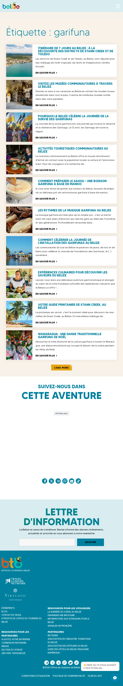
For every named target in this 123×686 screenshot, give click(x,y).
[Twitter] (51, 481)
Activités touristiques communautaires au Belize (73, 150)
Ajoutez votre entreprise (16, 639)
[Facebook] (44, 481)
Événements (8, 608)
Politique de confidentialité (69, 676)
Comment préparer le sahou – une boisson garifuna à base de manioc (72, 182)
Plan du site (95, 676)
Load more (61, 367)
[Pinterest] (58, 481)
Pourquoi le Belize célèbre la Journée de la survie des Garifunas (73, 117)
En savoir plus (46, 72)
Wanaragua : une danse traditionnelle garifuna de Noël (69, 335)
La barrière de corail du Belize (64, 611)
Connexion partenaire (14, 642)
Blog (4, 611)
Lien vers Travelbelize (14, 653)
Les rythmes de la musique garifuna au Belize (74, 210)
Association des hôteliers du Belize (67, 645)
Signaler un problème (60, 625)
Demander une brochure (61, 615)
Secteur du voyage (12, 649)
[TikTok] (78, 481)
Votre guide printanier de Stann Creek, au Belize (72, 306)
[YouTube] (71, 481)
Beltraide (53, 635)
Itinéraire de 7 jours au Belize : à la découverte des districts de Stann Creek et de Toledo (75, 51)
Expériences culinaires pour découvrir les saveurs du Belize (72, 274)
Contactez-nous (11, 615)
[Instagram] (65, 481)
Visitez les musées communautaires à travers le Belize (75, 85)
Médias (5, 646)
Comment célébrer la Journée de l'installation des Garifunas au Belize (69, 241)
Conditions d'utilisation (35, 676)
